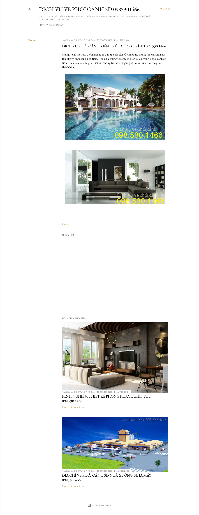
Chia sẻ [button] (31, 40)
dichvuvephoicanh (53, 25)
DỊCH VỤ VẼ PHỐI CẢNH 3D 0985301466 (89, 9)
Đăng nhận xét (77, 407)
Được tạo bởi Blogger (102, 505)
